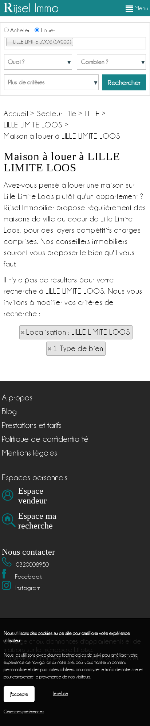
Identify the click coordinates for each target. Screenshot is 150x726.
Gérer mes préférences (24, 711)
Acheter (19, 30)
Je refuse (60, 693)
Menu (140, 8)
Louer (47, 30)
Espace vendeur (32, 495)
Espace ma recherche (37, 520)
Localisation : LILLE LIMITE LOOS (78, 332)
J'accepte (19, 694)
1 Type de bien (78, 348)
